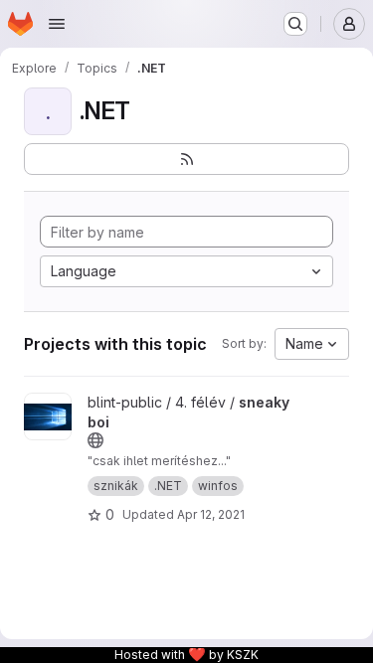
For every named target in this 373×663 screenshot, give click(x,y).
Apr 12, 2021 (211, 514)
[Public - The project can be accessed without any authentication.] (95, 440)
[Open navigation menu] (57, 24)
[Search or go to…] (295, 24)
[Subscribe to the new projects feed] (186, 159)
